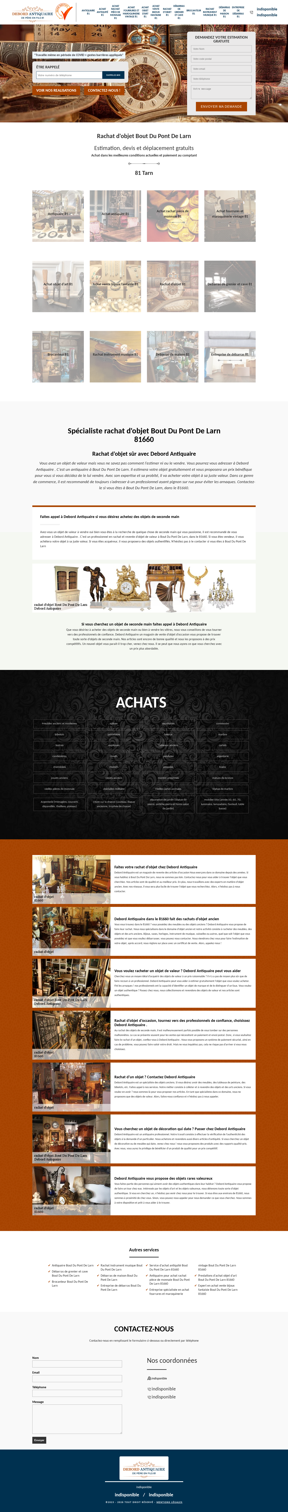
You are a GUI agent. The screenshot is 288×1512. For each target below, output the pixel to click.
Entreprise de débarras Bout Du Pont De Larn (121, 1287)
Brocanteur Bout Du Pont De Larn (70, 1284)
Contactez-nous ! (104, 91)
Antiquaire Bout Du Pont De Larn (72, 1265)
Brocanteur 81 (194, 12)
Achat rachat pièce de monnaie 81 (115, 12)
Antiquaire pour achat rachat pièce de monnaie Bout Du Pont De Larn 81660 (169, 1280)
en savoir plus (58, 240)
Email (36, 1372)
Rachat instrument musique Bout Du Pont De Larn (121, 1267)
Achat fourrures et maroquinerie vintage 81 (131, 12)
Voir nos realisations (56, 91)
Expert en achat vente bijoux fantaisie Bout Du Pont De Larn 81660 (217, 1290)
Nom (35, 1358)
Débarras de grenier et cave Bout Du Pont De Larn (70, 1273)
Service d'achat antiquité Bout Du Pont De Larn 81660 (168, 1267)
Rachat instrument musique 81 (210, 12)
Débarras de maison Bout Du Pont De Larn (119, 1278)
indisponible (267, 9)
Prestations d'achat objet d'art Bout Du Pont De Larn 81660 (217, 1278)
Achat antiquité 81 (102, 12)
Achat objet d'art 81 (145, 12)
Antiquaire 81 (88, 12)
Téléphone (39, 1387)
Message (38, 1402)
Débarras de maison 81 (224, 12)
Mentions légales (170, 1502)
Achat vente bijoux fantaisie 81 (156, 12)
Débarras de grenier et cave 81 (179, 12)
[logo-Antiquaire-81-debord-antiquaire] (32, 12)
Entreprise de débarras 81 (238, 12)
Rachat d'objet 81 (167, 12)
